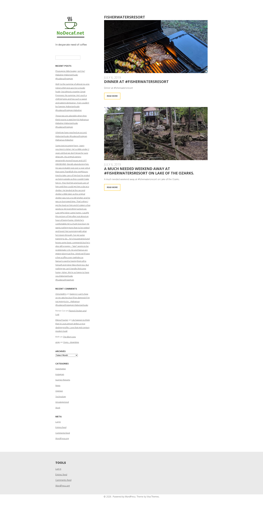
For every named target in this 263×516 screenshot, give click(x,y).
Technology (60, 396)
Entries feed (60, 427)
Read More (112, 96)
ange (57, 342)
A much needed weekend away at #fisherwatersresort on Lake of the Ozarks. (149, 171)
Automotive (60, 368)
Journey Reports (62, 379)
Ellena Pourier (61, 320)
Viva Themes (153, 496)
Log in (58, 421)
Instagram (59, 374)
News (57, 385)
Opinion (59, 391)
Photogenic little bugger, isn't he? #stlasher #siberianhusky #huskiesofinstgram (70, 75)
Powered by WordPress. (125, 496)
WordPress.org (62, 438)
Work (57, 407)
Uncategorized (62, 402)
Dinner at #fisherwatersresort (136, 81)
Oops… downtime (71, 342)
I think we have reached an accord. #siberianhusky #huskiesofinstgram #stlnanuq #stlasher (71, 136)
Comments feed (62, 433)
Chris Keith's (60, 294)
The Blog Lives (69, 336)
